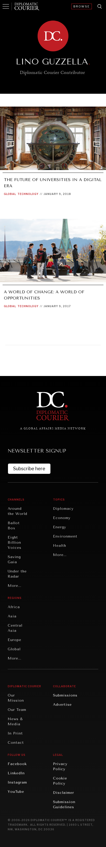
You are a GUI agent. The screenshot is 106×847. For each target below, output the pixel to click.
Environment (65, 536)
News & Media (15, 721)
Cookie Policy (60, 781)
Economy (61, 518)
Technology (28, 193)
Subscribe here (29, 468)
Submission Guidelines (64, 804)
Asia (12, 616)
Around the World (17, 511)
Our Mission (16, 698)
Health (59, 545)
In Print (15, 733)
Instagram (17, 782)
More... (14, 586)
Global (10, 193)
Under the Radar (17, 574)
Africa (14, 607)
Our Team (17, 710)
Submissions (65, 695)
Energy (59, 527)
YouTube (16, 791)
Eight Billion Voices (14, 542)
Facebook (17, 764)
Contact (16, 742)
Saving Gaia (14, 559)
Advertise (62, 704)
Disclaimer (63, 792)
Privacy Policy (60, 766)
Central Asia (15, 628)
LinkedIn (16, 773)
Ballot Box (14, 525)
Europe (14, 640)
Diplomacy (63, 508)
